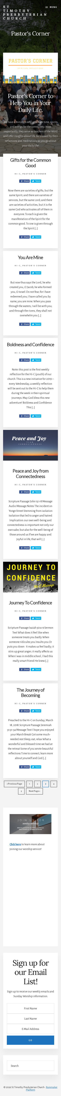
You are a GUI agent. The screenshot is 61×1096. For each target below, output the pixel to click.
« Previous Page (13, 785)
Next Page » (33, 791)
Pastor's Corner (34, 174)
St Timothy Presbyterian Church (25, 12)
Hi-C (18, 174)
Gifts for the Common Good (30, 162)
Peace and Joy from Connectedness (30, 473)
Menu (53, 7)
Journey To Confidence (30, 602)
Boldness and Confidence (30, 344)
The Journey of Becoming (31, 692)
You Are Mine (30, 257)
